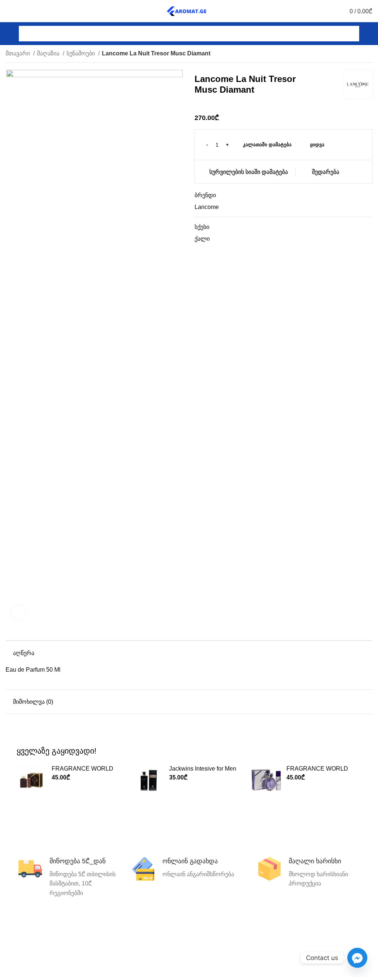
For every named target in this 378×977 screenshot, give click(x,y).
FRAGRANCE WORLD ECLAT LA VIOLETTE (317, 771)
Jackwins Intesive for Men (202, 768)
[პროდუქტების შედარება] (21, 11)
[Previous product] (354, 54)
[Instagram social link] (315, 928)
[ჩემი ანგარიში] (369, 33)
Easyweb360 (199, 966)
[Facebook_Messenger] (357, 958)
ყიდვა (317, 144)
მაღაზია (49, 53)
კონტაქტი (62, 926)
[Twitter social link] (304, 928)
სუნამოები (81, 53)
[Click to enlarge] (18, 612)
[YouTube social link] (325, 928)
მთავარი (18, 53)
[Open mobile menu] (8, 33)
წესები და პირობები (189, 926)
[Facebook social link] (293, 928)
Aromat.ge (146, 953)
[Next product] (368, 54)
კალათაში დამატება (267, 144)
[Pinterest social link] (336, 928)
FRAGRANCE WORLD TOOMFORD (82, 771)
